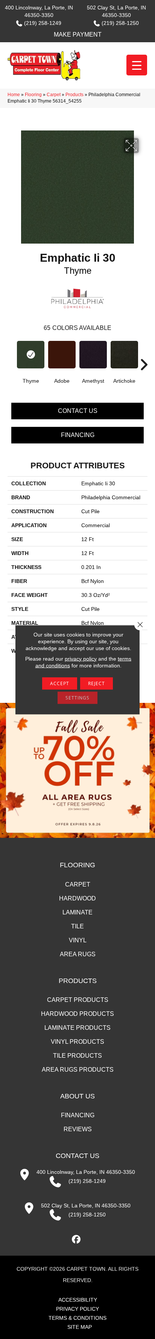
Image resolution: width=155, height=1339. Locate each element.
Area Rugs (78, 954)
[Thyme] (30, 354)
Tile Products (77, 1055)
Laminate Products (77, 1028)
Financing (77, 435)
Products (74, 94)
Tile (77, 926)
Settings (77, 697)
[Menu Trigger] (136, 65)
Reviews (78, 1129)
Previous (11, 353)
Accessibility (77, 1299)
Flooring (33, 94)
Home (14, 94)
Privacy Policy (77, 1308)
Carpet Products (77, 1000)
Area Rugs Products (78, 1069)
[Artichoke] (124, 354)
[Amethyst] (93, 354)
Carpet (54, 94)
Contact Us (77, 411)
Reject (96, 683)
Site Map (79, 1327)
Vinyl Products (77, 1041)
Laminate (77, 912)
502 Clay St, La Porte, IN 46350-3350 (86, 1205)
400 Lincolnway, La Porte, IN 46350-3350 (85, 1172)
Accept (59, 683)
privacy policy (81, 658)
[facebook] (76, 1239)
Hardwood (77, 898)
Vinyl (78, 940)
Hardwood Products (77, 1014)
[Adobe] (62, 354)
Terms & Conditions (77, 1318)
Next (143, 353)
